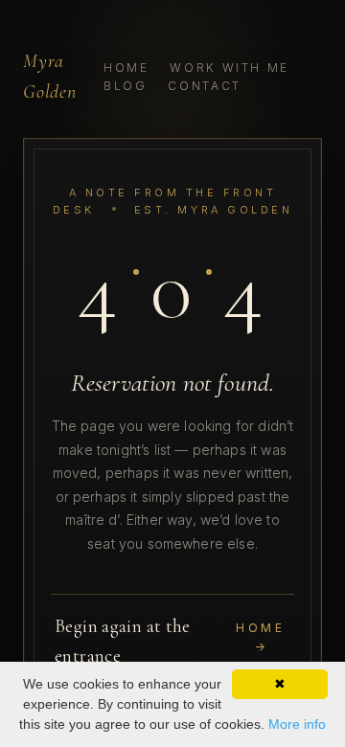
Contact (204, 86)
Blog (126, 86)
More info (297, 724)
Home (127, 67)
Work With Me (229, 67)
